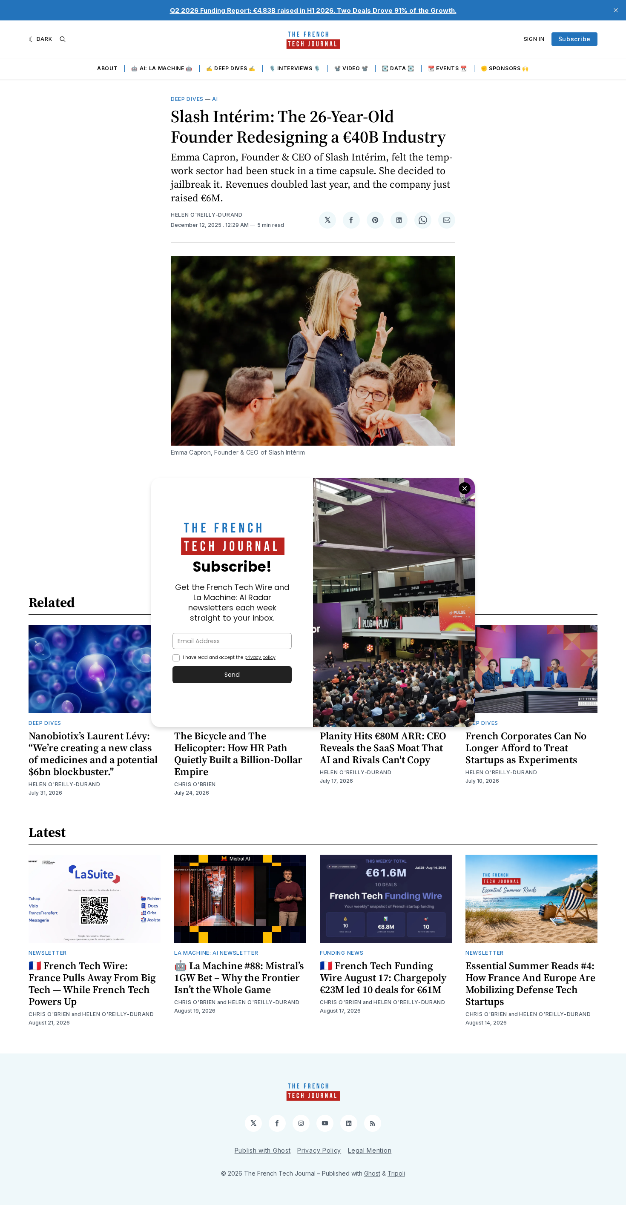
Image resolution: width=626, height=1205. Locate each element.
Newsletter (48, 953)
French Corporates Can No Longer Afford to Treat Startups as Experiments (525, 748)
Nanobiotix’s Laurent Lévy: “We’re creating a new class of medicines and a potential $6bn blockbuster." (93, 754)
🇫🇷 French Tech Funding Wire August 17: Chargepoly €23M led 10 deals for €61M (383, 977)
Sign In (534, 39)
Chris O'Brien (195, 784)
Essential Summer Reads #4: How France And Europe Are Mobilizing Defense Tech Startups (530, 983)
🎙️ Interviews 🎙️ (295, 68)
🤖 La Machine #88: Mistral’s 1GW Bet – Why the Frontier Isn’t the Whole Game (239, 977)
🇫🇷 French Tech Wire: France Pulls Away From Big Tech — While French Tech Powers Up (92, 983)
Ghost (372, 1173)
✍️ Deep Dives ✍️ (231, 68)
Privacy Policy (319, 1150)
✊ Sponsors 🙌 (505, 68)
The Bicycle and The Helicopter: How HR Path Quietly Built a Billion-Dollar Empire (238, 754)
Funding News (341, 953)
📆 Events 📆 (447, 68)
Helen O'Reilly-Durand (207, 215)
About (107, 68)
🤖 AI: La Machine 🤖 (161, 68)
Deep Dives (187, 99)
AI (215, 99)
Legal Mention (369, 1150)
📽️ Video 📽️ (351, 68)
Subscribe (574, 39)
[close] (616, 10)
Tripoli (396, 1173)
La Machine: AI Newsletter (216, 953)
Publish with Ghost (263, 1150)
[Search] (62, 39)
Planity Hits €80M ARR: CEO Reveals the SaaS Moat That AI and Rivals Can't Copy (383, 748)
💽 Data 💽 (398, 68)
